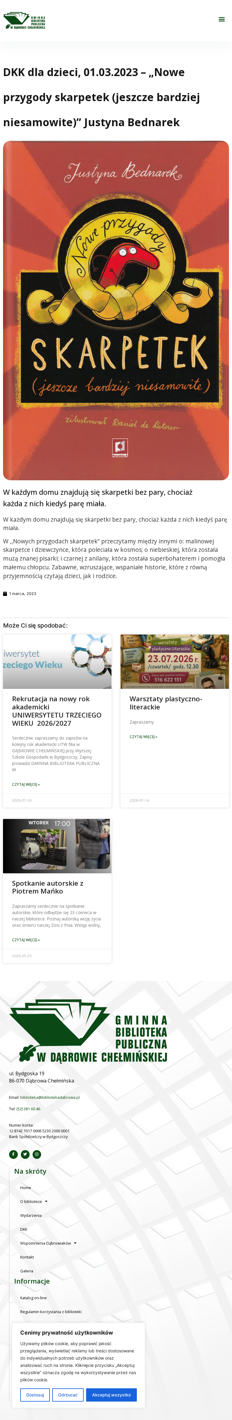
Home (25, 1187)
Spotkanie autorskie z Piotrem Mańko (47, 887)
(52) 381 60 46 (28, 1108)
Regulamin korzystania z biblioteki (51, 1311)
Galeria (26, 1271)
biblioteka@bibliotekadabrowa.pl (50, 1097)
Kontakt (27, 1257)
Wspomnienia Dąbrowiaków (45, 1243)
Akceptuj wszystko (111, 1394)
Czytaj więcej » (26, 784)
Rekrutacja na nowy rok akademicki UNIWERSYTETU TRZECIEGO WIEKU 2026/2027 (57, 711)
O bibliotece (31, 1201)
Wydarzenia (31, 1215)
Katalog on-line (33, 1297)
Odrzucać (68, 1394)
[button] (222, 19)
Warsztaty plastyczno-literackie (166, 703)
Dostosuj (35, 1394)
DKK (23, 1229)
